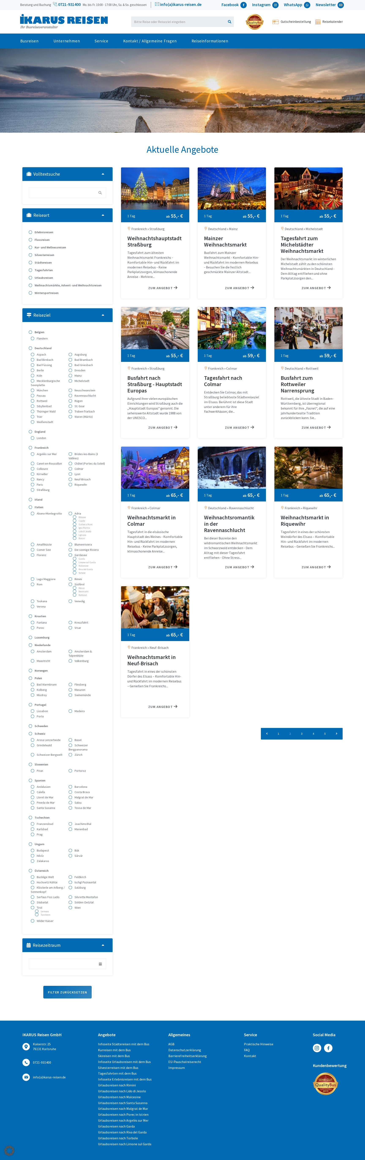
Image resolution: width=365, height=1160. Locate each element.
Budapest (42, 850)
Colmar (78, 469)
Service (101, 40)
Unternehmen (66, 40)
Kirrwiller (42, 474)
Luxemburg (41, 637)
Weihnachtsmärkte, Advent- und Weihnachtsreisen (68, 285)
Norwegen (41, 670)
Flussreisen (42, 240)
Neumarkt (83, 591)
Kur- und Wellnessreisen (50, 247)
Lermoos (44, 911)
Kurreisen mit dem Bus (114, 1050)
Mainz (78, 375)
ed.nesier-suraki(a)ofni (181, 4)
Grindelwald (44, 745)
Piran (39, 771)
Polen (38, 678)
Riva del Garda (85, 569)
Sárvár (78, 856)
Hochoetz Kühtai (46, 882)
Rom (39, 584)
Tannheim (45, 914)
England (39, 432)
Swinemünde (82, 695)
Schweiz (39, 734)
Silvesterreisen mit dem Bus (118, 1068)
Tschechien (42, 817)
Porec (40, 628)
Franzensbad (44, 824)
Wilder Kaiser (44, 921)
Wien (77, 907)
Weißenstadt (44, 422)
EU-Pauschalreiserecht (184, 1062)
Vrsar (77, 628)
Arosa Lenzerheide (48, 740)
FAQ (247, 1050)
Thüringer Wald (46, 411)
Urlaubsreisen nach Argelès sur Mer (123, 1120)
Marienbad (81, 829)
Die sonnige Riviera (86, 550)
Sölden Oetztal (84, 902)
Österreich (41, 871)
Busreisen (29, 40)
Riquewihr (80, 484)
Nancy (40, 479)
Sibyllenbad (44, 406)
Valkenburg (81, 661)
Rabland (82, 595)
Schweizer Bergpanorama (78, 747)
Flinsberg (80, 684)
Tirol (39, 907)
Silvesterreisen (44, 255)
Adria (77, 513)
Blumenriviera (83, 544)
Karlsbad (42, 829)
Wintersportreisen (46, 293)
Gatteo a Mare (85, 524)
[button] (9, 1150)
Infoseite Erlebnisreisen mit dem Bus (125, 1079)
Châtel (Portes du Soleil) (89, 463)
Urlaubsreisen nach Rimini (117, 1085)
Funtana (41, 622)
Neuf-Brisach (82, 479)
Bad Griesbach (83, 365)
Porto (40, 716)
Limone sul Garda (87, 562)
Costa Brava (82, 792)
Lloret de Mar (44, 797)
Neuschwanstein (84, 390)
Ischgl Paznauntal (85, 882)
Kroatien (40, 616)
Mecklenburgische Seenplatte (45, 383)
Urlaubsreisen (43, 278)
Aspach (41, 354)
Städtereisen (43, 262)
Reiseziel (41, 315)
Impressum (176, 1068)
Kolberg (41, 690)
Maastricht (43, 661)
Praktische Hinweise (258, 1044)
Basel (78, 740)
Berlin (40, 370)
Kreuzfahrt (81, 622)
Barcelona (80, 787)
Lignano (82, 535)
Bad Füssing (44, 365)
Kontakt (250, 1056)
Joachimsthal (82, 824)
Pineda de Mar (45, 802)
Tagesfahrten (43, 270)
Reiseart (41, 215)
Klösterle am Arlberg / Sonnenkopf (48, 890)
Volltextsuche (46, 174)
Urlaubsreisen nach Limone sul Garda (124, 1144)
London (41, 438)
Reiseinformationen (210, 40)
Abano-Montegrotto (49, 513)
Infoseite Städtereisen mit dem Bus (123, 1044)
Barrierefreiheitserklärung (187, 1056)
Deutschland (43, 348)
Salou (78, 802)
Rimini (81, 538)
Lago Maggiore (46, 579)
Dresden (79, 370)
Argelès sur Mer (46, 454)
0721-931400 (69, 4)
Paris (39, 484)
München (42, 390)
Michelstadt (81, 381)
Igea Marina (84, 527)
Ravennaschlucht (85, 395)
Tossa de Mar (82, 808)
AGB (171, 1044)
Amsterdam (44, 651)
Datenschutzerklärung (184, 1050)
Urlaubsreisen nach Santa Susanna (122, 1103)
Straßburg (43, 490)
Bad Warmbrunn (46, 684)
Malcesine (83, 565)
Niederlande (42, 645)
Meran (81, 588)
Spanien (39, 780)
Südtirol (79, 584)
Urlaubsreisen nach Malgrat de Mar (123, 1108)
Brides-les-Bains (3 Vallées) (83, 456)
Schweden (41, 726)
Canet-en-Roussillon (49, 463)
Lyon (77, 474)
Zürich (78, 755)
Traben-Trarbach (84, 411)
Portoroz (80, 771)
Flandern (42, 338)
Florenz (41, 555)
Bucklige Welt (45, 877)
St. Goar (79, 406)
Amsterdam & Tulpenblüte (80, 653)
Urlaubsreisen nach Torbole (118, 1138)
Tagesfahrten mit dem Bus (117, 1073)
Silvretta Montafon (86, 897)
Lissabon (42, 711)
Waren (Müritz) (83, 417)
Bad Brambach (83, 360)
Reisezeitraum (47, 945)
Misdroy (41, 695)
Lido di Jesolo (84, 531)
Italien (38, 507)
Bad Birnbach (44, 360)
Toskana (41, 601)
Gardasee (80, 555)
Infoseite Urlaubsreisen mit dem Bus (124, 1062)
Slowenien (41, 764)
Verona (41, 606)
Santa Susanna (45, 808)
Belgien (39, 332)
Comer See (43, 550)
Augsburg (80, 354)
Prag (39, 834)
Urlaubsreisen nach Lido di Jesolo (122, 1091)
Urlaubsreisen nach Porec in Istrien (123, 1114)
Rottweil (41, 401)
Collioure (42, 469)
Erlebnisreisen (43, 232)
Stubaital (42, 902)
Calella (40, 792)
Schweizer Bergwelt (49, 755)
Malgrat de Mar (83, 797)
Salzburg (80, 887)
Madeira (79, 711)
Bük (76, 850)
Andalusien (43, 787)
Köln (39, 375)
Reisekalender (332, 21)
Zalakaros (42, 861)
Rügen (78, 401)
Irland (38, 499)
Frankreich (41, 448)
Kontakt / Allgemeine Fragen (150, 40)
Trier (39, 417)
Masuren (79, 690)
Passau (41, 395)
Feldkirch (80, 877)
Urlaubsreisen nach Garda (116, 1126)
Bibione (82, 517)
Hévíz (40, 856)
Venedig (79, 601)
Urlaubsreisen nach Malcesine (119, 1097)
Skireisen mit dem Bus (114, 1056)
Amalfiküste (44, 544)
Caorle (81, 520)
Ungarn (39, 844)
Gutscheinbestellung (295, 21)
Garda (81, 558)
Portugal (40, 705)
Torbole (81, 572)
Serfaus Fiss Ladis (48, 897)
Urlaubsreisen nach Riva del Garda (122, 1132)
